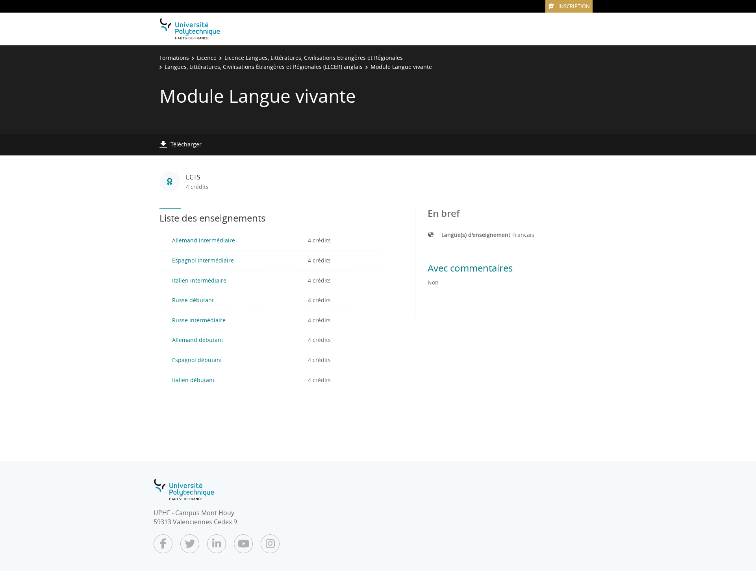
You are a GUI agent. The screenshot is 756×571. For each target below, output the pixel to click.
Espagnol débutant (197, 360)
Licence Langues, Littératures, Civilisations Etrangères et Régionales (313, 57)
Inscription (574, 6)
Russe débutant (193, 300)
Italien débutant (193, 380)
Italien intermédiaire (199, 280)
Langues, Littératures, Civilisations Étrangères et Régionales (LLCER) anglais (264, 66)
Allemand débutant (197, 340)
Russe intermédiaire (199, 320)
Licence (207, 57)
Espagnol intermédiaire (203, 260)
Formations (174, 57)
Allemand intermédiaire (203, 240)
